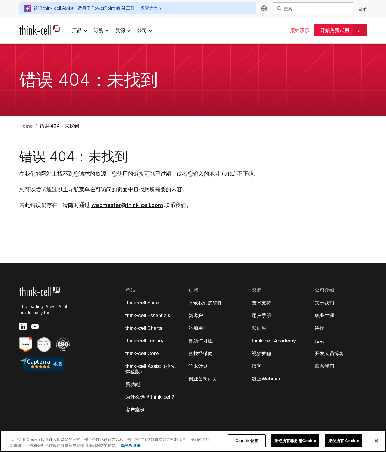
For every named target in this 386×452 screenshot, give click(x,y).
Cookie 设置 (246, 440)
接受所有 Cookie (343, 440)
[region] (193, 441)
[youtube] (35, 326)
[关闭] (376, 440)
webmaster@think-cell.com (127, 205)
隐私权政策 (131, 445)
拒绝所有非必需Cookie (295, 440)
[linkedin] (23, 326)
